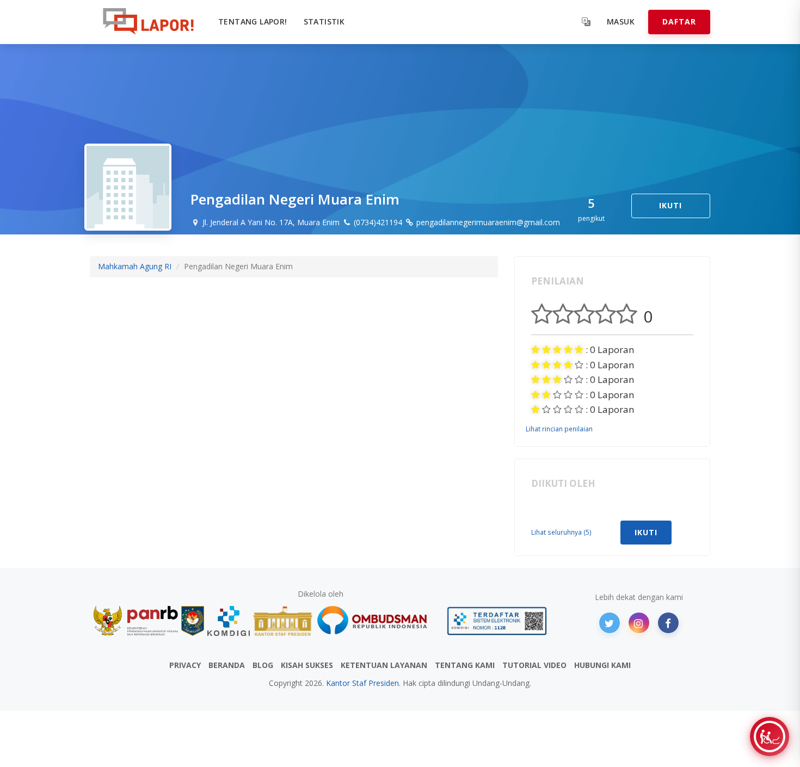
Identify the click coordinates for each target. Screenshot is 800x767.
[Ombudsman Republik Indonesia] (378, 621)
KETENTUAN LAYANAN (384, 665)
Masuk (621, 21)
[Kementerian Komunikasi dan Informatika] (228, 621)
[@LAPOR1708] (609, 623)
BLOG (263, 665)
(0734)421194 (377, 222)
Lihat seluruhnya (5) (561, 532)
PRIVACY (185, 665)
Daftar (679, 21)
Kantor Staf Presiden (362, 683)
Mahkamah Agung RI (134, 266)
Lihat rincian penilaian (559, 428)
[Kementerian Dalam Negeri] (193, 621)
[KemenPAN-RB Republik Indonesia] (136, 621)
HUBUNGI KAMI (602, 665)
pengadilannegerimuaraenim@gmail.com (487, 222)
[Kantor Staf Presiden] (282, 621)
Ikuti (670, 205)
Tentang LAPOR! (252, 21)
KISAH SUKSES (307, 665)
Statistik (324, 21)
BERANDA (226, 665)
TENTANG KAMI (465, 665)
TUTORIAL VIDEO (534, 665)
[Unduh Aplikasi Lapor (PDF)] (497, 621)
